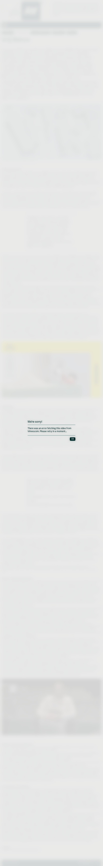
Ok (72, 439)
